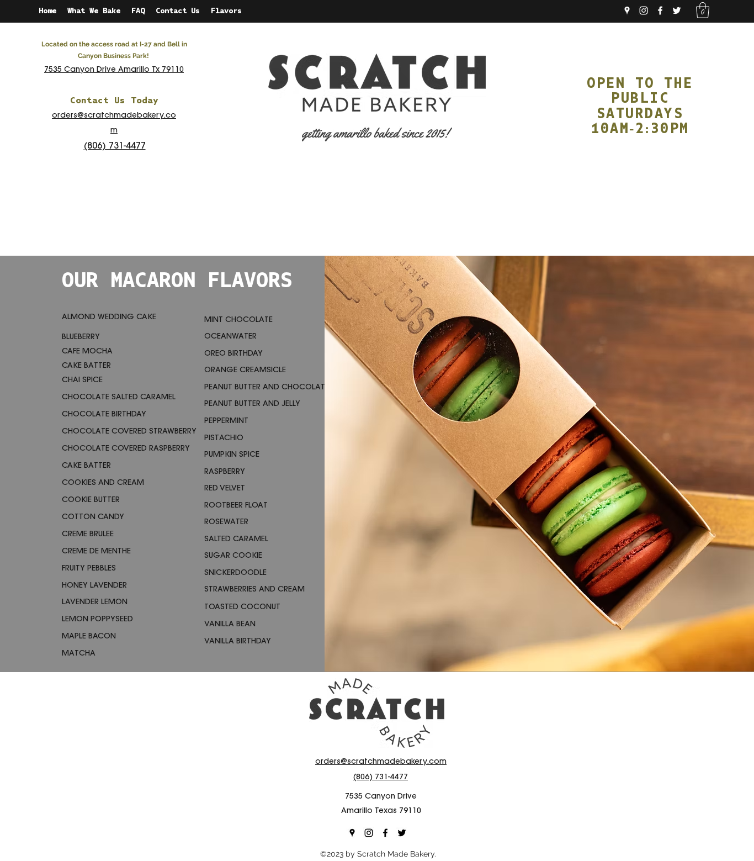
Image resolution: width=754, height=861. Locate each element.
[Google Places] (627, 10)
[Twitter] (676, 10)
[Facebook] (660, 10)
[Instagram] (643, 10)
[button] (702, 10)
